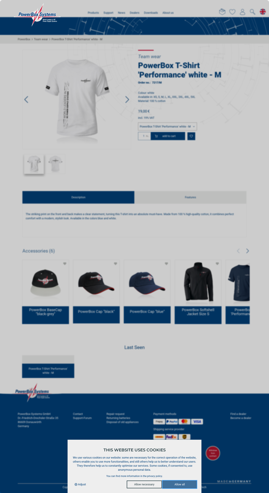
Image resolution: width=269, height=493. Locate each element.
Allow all (180, 484)
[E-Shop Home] (37, 8)
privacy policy (154, 476)
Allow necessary (144, 484)
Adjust (81, 484)
